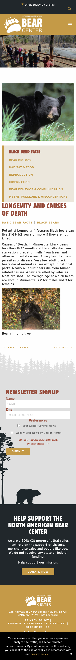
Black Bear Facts (24, 151)
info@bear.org (49, 615)
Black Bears (48, 222)
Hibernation (19, 182)
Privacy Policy (37, 620)
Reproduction (21, 174)
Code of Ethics (37, 627)
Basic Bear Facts (17, 222)
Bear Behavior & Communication (36, 189)
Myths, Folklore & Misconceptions (38, 196)
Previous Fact (17, 347)
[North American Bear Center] (23, 24)
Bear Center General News (39, 425)
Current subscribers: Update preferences (38, 442)
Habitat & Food (21, 167)
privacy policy (39, 654)
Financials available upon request (37, 623)
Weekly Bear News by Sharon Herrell (39, 432)
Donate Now (38, 571)
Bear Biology (20, 160)
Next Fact (61, 347)
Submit (18, 451)
